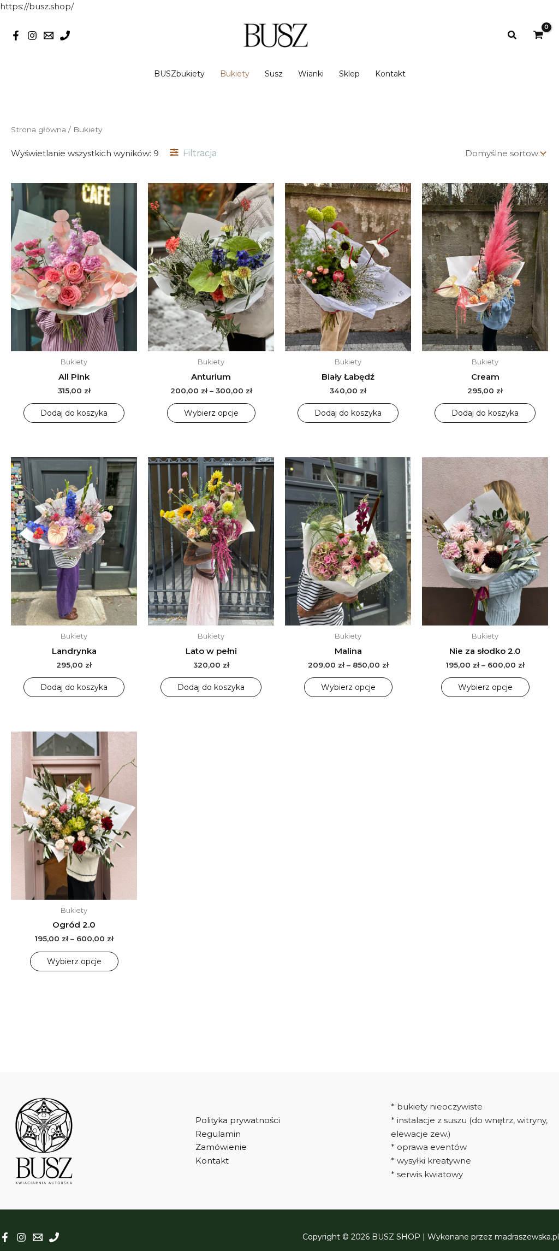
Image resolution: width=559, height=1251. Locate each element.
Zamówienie (221, 1147)
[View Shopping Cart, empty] (538, 35)
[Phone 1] (65, 35)
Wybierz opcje (211, 413)
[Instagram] (32, 35)
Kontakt (212, 1160)
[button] (513, 35)
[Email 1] (48, 35)
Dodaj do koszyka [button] (74, 413)
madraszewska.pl (527, 1237)
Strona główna (38, 129)
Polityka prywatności (237, 1120)
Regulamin (218, 1134)
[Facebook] (16, 35)
